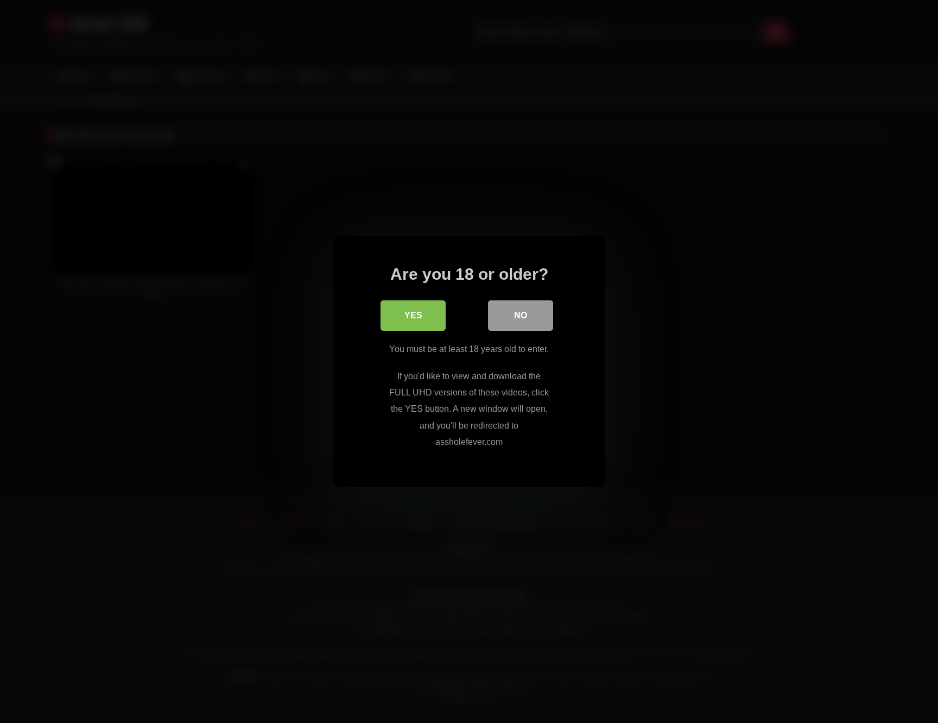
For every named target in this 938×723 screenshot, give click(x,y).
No (520, 315)
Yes (413, 315)
